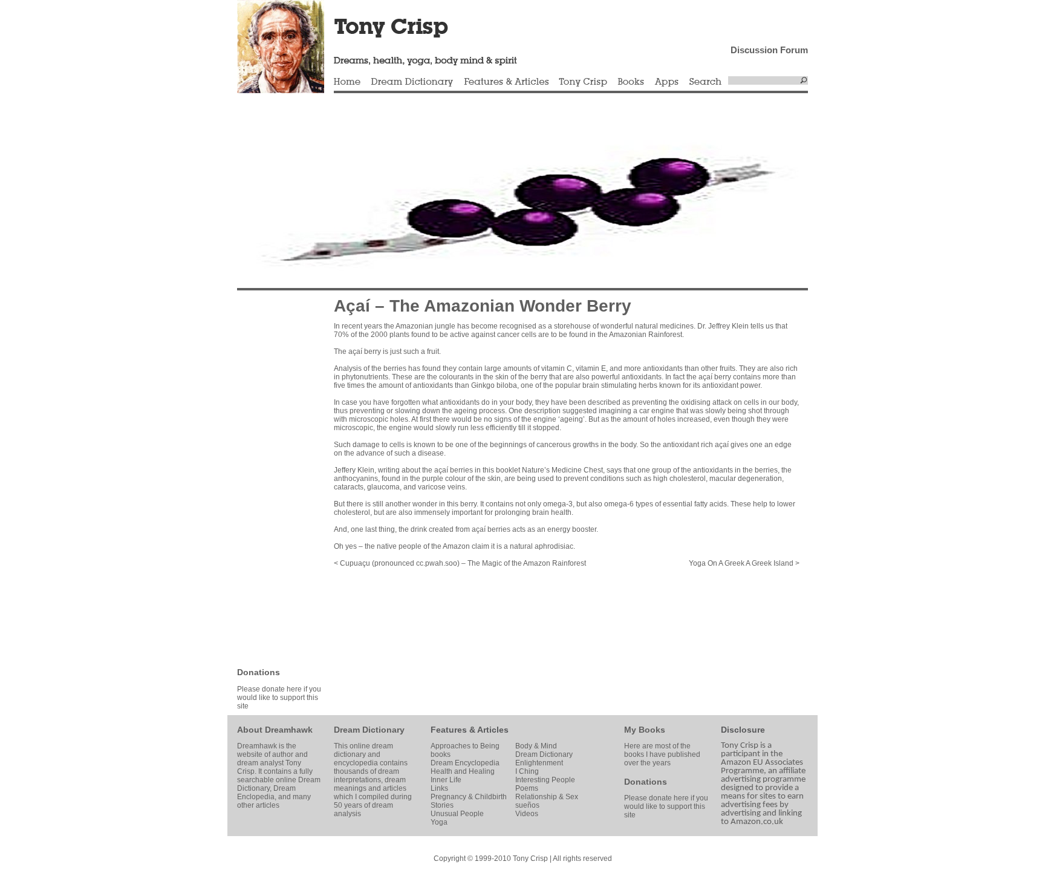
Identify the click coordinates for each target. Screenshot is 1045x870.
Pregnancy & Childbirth (469, 797)
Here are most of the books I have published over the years (662, 754)
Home (347, 82)
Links (439, 788)
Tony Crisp (583, 82)
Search (705, 82)
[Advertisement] (273, 477)
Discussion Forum (769, 50)
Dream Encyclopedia (465, 763)
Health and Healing (463, 771)
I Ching (527, 771)
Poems (526, 788)
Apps (666, 82)
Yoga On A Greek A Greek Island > (744, 563)
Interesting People (545, 780)
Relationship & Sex (546, 797)
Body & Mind (536, 746)
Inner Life (446, 780)
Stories (442, 805)
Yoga (439, 822)
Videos (526, 813)
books (441, 754)
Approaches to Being (465, 746)
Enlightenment (539, 763)
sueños (527, 805)
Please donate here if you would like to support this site (279, 697)
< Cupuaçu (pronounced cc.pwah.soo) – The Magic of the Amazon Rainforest (460, 563)
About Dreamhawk (275, 729)
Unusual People (457, 813)
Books (630, 82)
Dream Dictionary (412, 82)
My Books (644, 729)
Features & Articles (506, 82)
